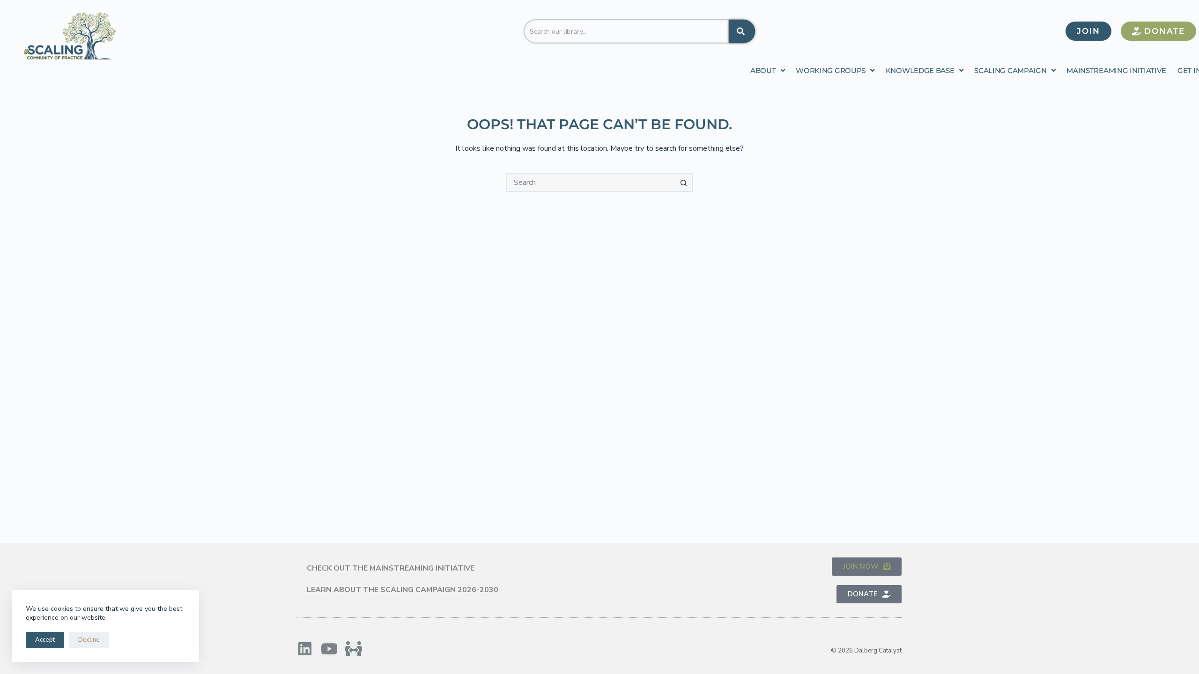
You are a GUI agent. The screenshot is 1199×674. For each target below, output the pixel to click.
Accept (45, 640)
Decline (89, 640)
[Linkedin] (304, 648)
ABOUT (763, 70)
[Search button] (683, 182)
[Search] (742, 31)
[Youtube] (329, 648)
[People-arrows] (353, 648)
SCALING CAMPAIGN (1010, 70)
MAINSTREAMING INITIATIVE (1116, 70)
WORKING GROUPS (831, 70)
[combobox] (626, 31)
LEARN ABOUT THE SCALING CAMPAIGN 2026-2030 (402, 590)
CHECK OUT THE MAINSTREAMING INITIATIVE (390, 568)
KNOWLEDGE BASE (920, 70)
